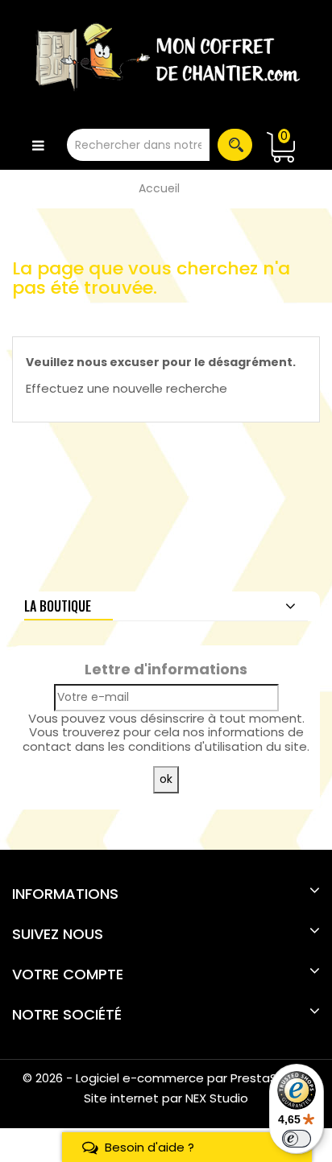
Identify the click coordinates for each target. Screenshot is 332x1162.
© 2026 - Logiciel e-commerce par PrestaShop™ (166, 1077)
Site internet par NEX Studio (166, 1098)
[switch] (296, 1139)
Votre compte (67, 974)
